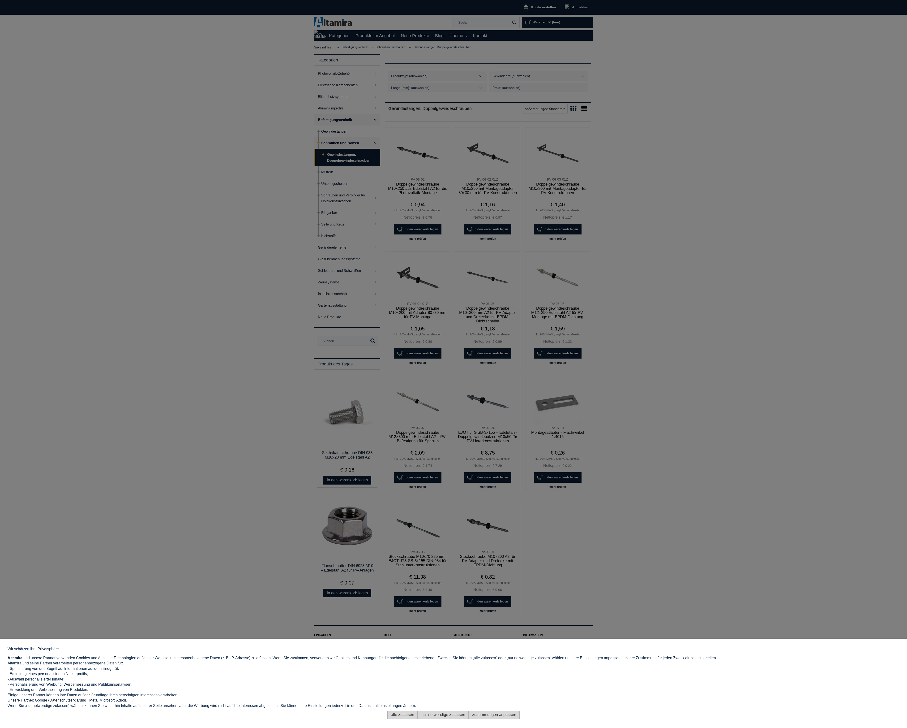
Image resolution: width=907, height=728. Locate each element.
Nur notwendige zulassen (443, 714)
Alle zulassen (402, 714)
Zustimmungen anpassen (494, 714)
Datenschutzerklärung (67, 700)
